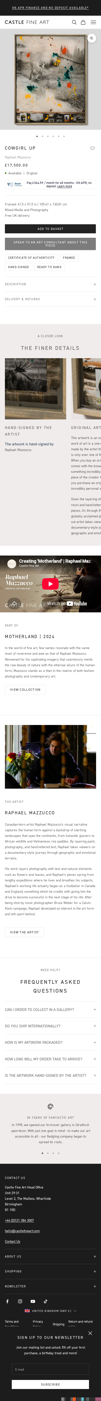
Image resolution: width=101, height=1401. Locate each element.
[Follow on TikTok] (45, 1301)
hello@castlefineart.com (22, 1231)
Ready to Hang (49, 267)
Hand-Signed (18, 267)
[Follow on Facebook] (7, 1301)
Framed (69, 258)
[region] (50, 1124)
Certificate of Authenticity (31, 258)
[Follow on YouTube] (32, 1301)
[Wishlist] (92, 148)
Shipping (58, 1324)
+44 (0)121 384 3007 (19, 1220)
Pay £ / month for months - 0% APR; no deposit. (59, 184)
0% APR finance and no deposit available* (50, 8)
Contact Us (12, 1241)
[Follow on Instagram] (20, 1301)
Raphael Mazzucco (18, 157)
